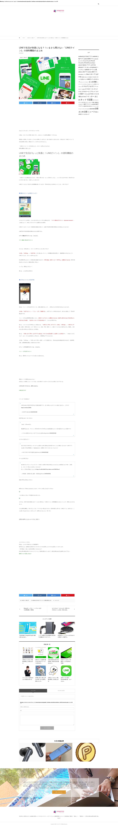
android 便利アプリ (89, 58)
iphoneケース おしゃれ (85, 67)
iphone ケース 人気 (91, 69)
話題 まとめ (49, 600)
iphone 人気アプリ (83, 72)
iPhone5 (84, 60)
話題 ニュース (89, 112)
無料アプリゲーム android (89, 104)
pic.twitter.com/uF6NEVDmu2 (53, 469)
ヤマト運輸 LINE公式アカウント (26, 240)
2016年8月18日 (45, 452)
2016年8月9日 (48, 473)
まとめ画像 (93, 82)
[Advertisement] (59, 25)
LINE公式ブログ (22, 390)
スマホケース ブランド (88, 91)
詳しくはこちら (59, 792)
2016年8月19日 (34, 412)
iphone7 (80, 65)
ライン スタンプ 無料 (90, 102)
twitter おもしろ (85, 77)
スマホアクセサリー (89, 86)
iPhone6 (93, 60)
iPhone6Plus (81, 62)
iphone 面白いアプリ (82, 74)
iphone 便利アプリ (92, 71)
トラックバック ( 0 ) (61, 690)
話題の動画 (92, 108)
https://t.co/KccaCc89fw (26, 407)
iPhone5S (88, 60)
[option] (32, 752)
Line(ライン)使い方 (25, 600)
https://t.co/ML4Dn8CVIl (41, 469)
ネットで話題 (44, 600)
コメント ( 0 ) (33, 690)
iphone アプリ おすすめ (89, 65)
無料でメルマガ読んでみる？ (25, 553)
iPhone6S (86, 62)
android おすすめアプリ (36, 600)
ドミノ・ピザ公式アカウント (25, 351)
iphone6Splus (92, 62)
